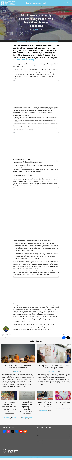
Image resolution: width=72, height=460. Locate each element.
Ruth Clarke (16, 371)
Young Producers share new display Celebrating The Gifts (54, 366)
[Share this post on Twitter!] (68, 337)
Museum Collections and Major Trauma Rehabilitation (18, 366)
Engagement (27, 41)
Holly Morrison (7, 417)
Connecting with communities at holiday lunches (45, 404)
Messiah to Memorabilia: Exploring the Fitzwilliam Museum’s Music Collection (27, 408)
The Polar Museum (54, 41)
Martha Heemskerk (61, 408)
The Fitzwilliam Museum (44, 41)
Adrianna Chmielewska (27, 417)
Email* (38, 435)
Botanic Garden (20, 41)
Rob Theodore (43, 410)
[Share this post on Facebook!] (64, 337)
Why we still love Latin (63, 403)
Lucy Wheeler (52, 371)
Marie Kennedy (34, 29)
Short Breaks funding (25, 60)
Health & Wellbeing (34, 41)
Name (38, 430)
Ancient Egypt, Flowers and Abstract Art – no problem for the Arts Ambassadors (9, 408)
